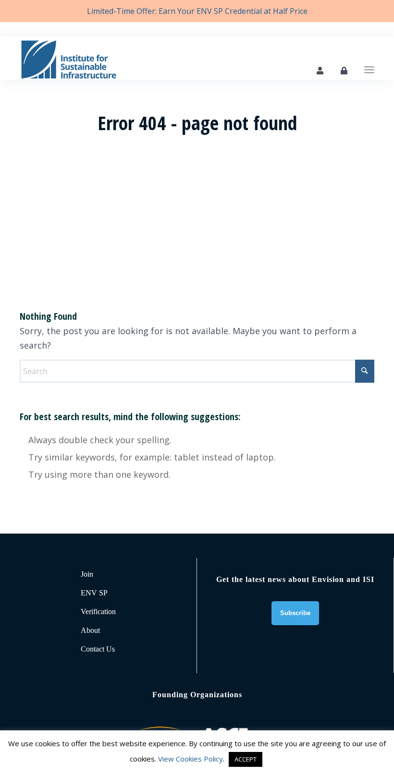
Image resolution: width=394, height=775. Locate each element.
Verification (98, 611)
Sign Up (320, 70)
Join (87, 574)
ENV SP (94, 593)
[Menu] (369, 58)
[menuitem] (369, 58)
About (90, 630)
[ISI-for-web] (69, 58)
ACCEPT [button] (245, 759)
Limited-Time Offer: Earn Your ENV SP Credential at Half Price (197, 11)
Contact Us (98, 649)
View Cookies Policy (190, 758)
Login (344, 70)
